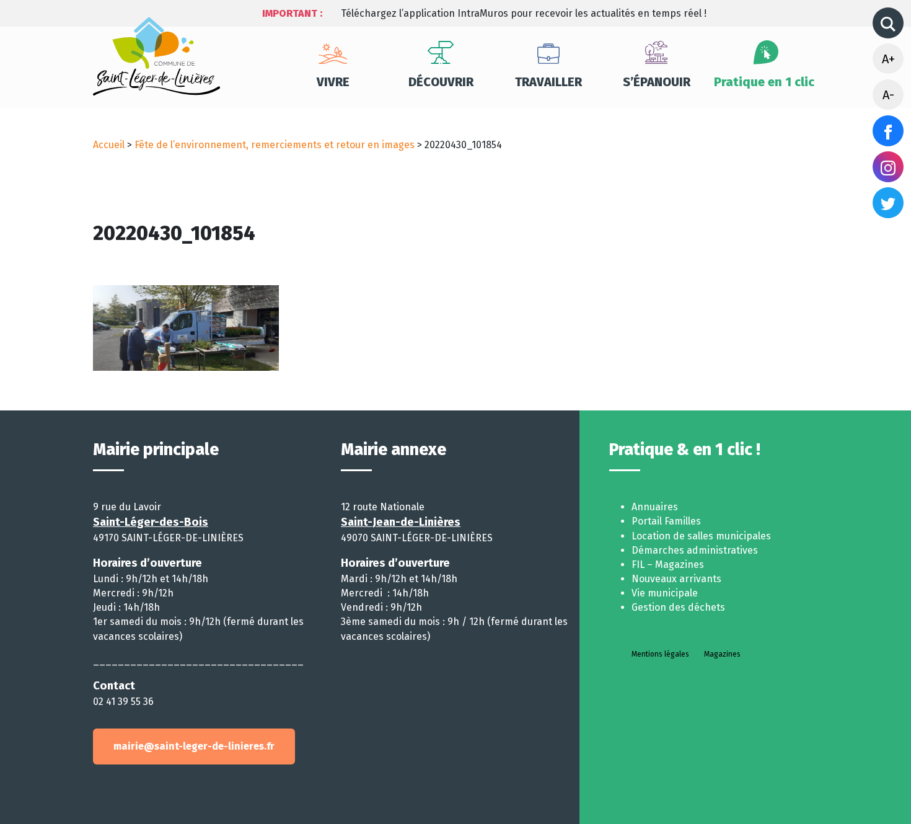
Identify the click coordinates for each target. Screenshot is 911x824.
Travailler (548, 81)
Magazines (722, 654)
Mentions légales (660, 654)
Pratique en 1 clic (764, 81)
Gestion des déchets (678, 607)
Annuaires (655, 507)
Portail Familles (666, 521)
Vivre (333, 81)
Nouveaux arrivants (676, 579)
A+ (888, 58)
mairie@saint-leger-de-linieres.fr (194, 746)
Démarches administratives (695, 550)
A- (888, 94)
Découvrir (440, 81)
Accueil (109, 145)
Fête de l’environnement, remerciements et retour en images (274, 145)
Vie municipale (665, 593)
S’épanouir (656, 81)
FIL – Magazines (668, 564)
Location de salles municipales (701, 536)
